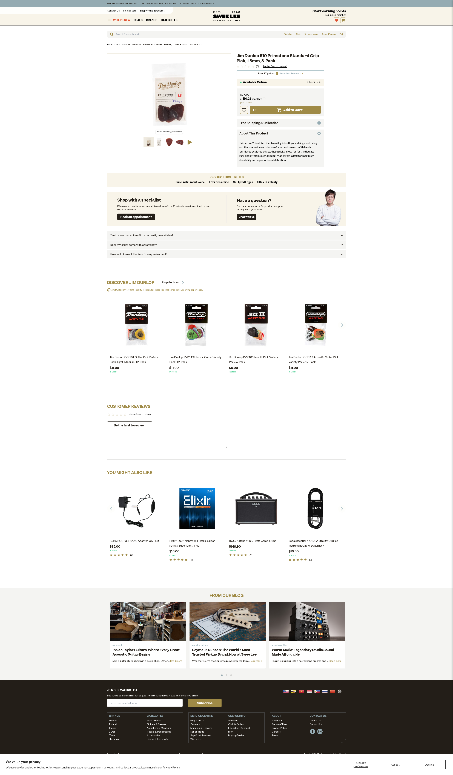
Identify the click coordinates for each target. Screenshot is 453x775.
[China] (334, 691)
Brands (151, 20)
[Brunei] (295, 691)
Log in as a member (335, 14)
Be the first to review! (275, 66)
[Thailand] (326, 691)
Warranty (195, 738)
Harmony (114, 738)
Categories (169, 20)
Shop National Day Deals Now (159, 3)
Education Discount (239, 727)
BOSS (112, 731)
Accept (395, 764)
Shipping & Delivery (201, 727)
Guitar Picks (120, 44)
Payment (195, 724)
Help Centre (197, 720)
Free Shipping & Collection (259, 123)
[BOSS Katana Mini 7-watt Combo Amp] (256, 509)
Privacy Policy (171, 767)
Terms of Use (279, 724)
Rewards (233, 720)
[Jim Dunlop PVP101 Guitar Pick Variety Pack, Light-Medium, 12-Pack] (137, 326)
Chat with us (246, 217)
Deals (138, 20)
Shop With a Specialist (152, 10)
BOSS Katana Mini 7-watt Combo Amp (252, 540)
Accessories (153, 735)
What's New (121, 20)
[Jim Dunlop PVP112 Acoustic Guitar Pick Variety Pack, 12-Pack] (316, 326)
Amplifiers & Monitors (159, 727)
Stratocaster (311, 34)
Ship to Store (312, 82)
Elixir (298, 34)
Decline (429, 764)
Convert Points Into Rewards (197, 3)
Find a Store (129, 10)
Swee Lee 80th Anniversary (122, 3)
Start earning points (329, 11)
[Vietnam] (302, 691)
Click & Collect (236, 724)
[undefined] (110, 34)
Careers (276, 731)
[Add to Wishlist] (244, 110)
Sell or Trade (197, 731)
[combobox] (194, 34)
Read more (176, 660)
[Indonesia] (310, 691)
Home (110, 44)
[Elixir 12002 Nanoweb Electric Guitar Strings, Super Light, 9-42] (196, 509)
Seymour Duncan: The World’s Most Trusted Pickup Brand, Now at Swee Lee (224, 652)
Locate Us (315, 720)
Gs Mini (288, 34)
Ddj (341, 34)
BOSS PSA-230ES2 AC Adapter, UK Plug (134, 540)
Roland (113, 724)
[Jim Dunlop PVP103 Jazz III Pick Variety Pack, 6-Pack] (256, 326)
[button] (149, 142)
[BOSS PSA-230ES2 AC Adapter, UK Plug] (137, 509)
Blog (230, 731)
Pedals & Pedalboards (159, 731)
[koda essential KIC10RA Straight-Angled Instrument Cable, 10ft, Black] (316, 509)
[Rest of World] (340, 691)
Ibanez (112, 727)
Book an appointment (136, 217)
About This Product (253, 133)
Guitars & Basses (156, 724)
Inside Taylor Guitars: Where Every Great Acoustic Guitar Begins (146, 652)
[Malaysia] (287, 691)
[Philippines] (318, 691)
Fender (113, 720)
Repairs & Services (200, 735)
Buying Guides (236, 735)
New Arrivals (154, 720)
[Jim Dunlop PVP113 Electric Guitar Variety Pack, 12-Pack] (196, 326)
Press (275, 735)
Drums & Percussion (158, 738)
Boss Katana (329, 34)
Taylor (112, 735)
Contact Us (113, 10)
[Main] (226, 16)
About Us (277, 720)
